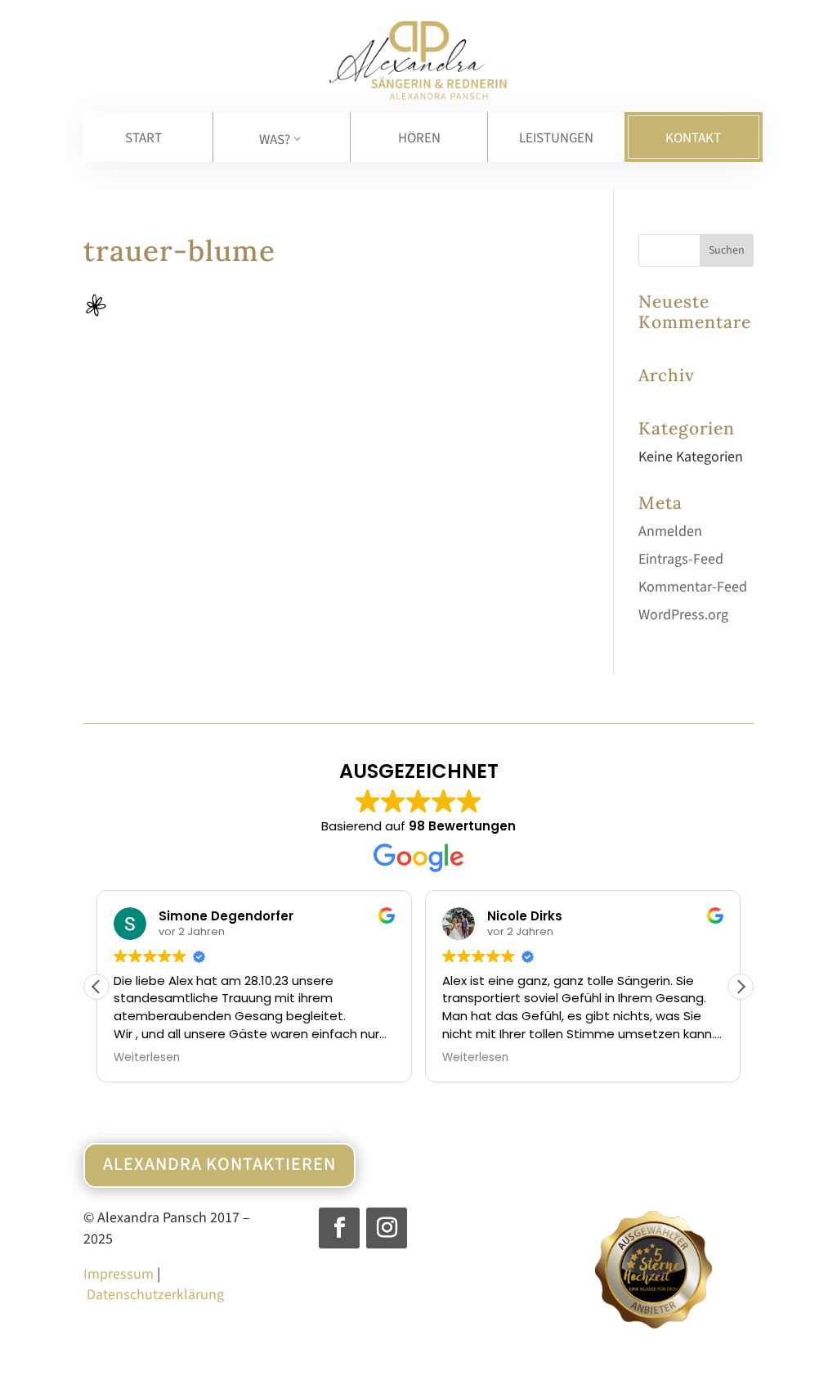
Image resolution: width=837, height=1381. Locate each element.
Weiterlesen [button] (147, 1057)
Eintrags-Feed (680, 559)
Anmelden (670, 531)
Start (143, 138)
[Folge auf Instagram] (386, 1228)
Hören (419, 138)
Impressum (118, 1274)
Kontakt (693, 138)
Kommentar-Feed (692, 587)
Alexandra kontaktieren (219, 1164)
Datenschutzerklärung (155, 1294)
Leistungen (556, 138)
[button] (740, 986)
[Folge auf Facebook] (339, 1228)
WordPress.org (683, 615)
